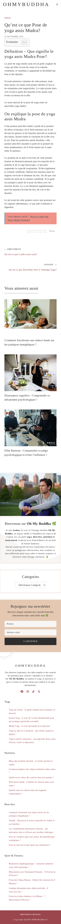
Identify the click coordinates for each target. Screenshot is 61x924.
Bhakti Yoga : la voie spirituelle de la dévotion (29, 726)
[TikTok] (33, 691)
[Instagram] (27, 691)
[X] (39, 691)
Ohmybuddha (26, 4)
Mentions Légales (30, 914)
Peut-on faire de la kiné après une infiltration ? (29, 845)
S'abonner (30, 641)
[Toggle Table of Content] (23, 42)
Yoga (7, 18)
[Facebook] (22, 691)
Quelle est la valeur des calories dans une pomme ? (31, 777)
